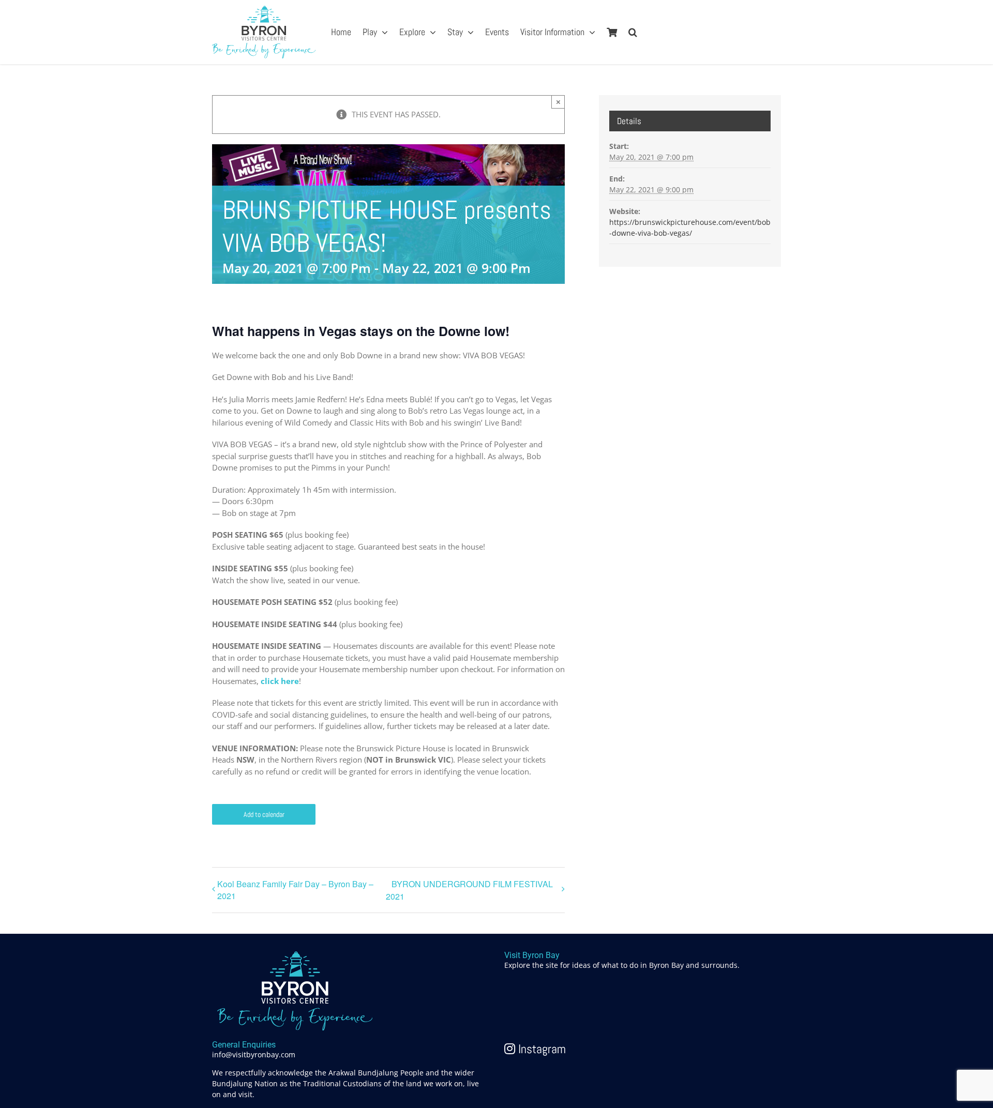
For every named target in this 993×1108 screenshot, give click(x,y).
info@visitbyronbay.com (253, 1054)
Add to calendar (264, 814)
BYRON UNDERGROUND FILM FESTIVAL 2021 (469, 890)
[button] (632, 32)
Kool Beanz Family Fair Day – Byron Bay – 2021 (295, 890)
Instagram (540, 1049)
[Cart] (611, 32)
